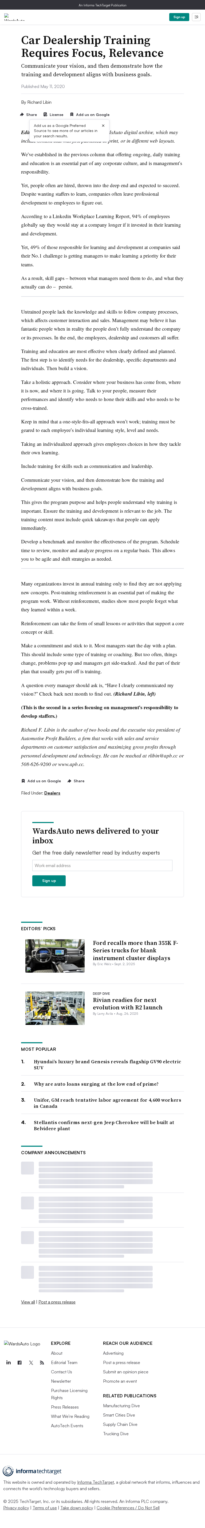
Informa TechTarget (95, 1482)
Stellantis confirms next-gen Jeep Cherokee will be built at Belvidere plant (104, 1125)
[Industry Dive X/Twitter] (30, 1362)
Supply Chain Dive (120, 1424)
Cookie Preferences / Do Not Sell (128, 1507)
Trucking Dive (116, 1433)
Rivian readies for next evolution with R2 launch (128, 1004)
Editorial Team (64, 1362)
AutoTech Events (67, 1425)
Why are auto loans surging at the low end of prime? (96, 1084)
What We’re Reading (70, 1416)
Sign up (179, 17)
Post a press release (57, 1302)
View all (28, 1302)
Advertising (113, 1353)
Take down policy (76, 1507)
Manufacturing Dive (121, 1405)
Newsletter (61, 1381)
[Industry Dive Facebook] (19, 1362)
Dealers (52, 793)
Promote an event (120, 1381)
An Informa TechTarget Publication (103, 5)
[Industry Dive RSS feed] (42, 1362)
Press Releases (65, 1407)
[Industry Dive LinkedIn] (8, 1362)
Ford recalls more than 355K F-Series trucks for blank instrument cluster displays (135, 950)
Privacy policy (16, 1507)
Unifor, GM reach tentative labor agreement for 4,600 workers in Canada (107, 1103)
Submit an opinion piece (125, 1371)
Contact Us (61, 1371)
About (56, 1353)
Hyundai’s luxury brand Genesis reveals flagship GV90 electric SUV (107, 1064)
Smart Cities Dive (119, 1415)
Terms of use (45, 1507)
